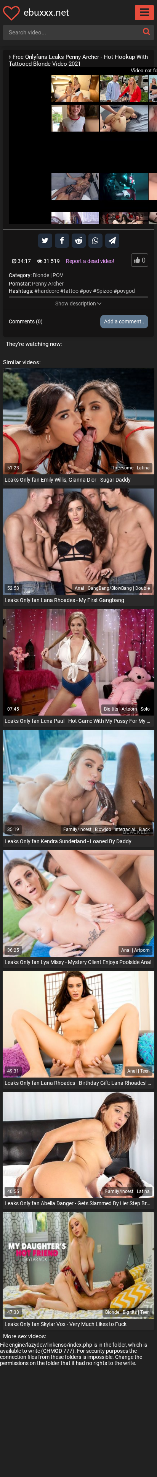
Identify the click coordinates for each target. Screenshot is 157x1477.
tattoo (71, 291)
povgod (126, 291)
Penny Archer (48, 284)
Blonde (41, 275)
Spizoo (104, 291)
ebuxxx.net (46, 12)
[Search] (146, 31)
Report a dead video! (90, 261)
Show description (75, 303)
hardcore (48, 291)
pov (87, 291)
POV (58, 275)
